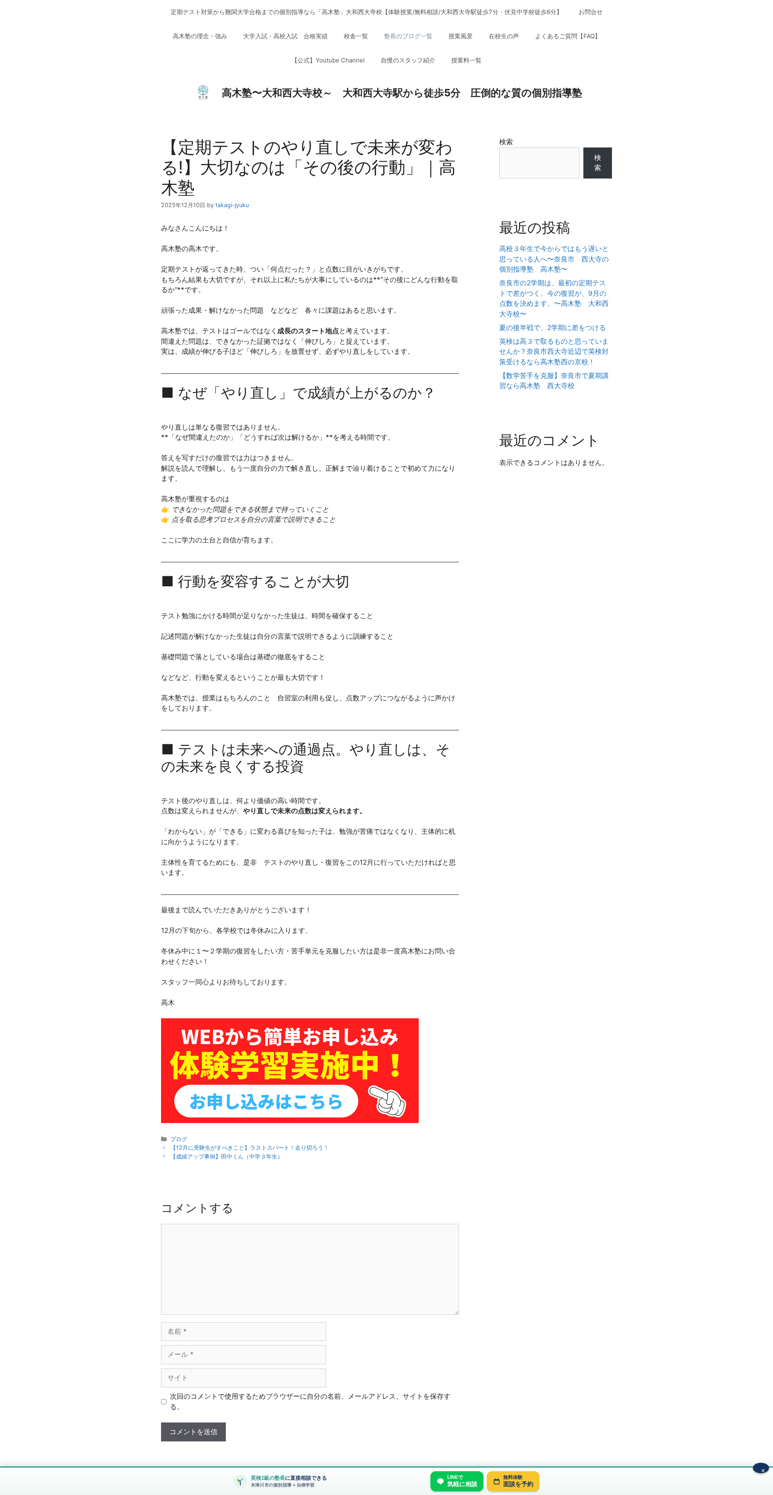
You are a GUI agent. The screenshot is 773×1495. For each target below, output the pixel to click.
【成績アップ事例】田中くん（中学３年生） (226, 1156)
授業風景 (461, 36)
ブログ (178, 1139)
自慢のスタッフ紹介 (408, 60)
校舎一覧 (356, 36)
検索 (506, 142)
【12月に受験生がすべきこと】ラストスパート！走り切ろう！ (249, 1147)
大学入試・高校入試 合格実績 (285, 36)
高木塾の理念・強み (200, 36)
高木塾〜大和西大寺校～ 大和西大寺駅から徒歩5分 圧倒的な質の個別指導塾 (402, 93)
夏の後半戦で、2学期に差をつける (552, 328)
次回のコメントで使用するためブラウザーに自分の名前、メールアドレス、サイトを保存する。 (310, 1401)
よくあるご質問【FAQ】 (568, 36)
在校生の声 (504, 36)
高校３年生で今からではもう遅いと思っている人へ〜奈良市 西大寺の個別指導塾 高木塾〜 (554, 259)
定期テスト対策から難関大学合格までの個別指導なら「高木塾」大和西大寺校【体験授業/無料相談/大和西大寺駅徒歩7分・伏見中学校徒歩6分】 (366, 12)
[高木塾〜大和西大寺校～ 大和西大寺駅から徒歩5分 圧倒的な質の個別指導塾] (203, 92)
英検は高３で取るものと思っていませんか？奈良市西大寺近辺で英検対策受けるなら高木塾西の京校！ (554, 351)
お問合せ (591, 12)
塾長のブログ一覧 (408, 36)
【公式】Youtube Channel (328, 60)
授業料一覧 (466, 60)
